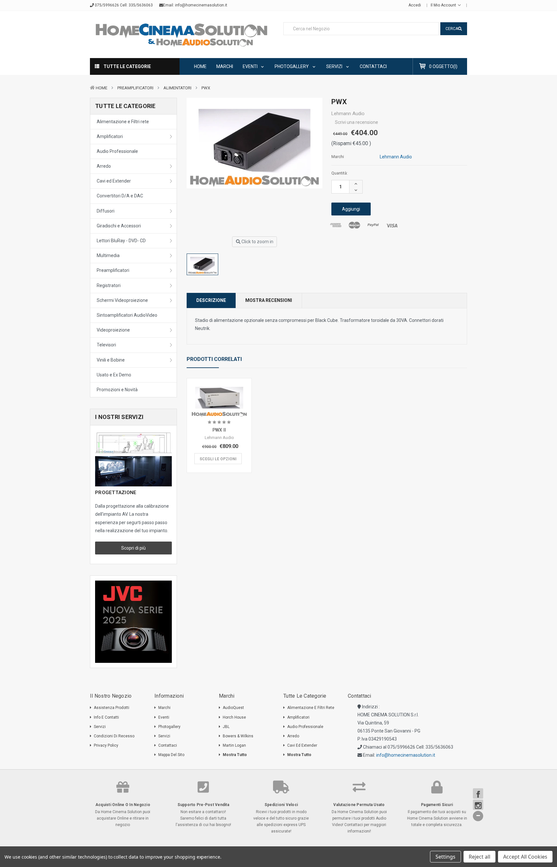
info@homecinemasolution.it (201, 5)
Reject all (479, 856)
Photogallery (292, 66)
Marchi (224, 66)
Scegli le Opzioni (218, 459)
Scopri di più (133, 548)
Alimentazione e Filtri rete (123, 121)
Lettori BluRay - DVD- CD (121, 240)
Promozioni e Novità (117, 389)
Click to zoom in (256, 241)
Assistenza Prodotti (111, 707)
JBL (226, 726)
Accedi (414, 5)
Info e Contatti (106, 717)
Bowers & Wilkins (238, 736)
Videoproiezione (113, 330)
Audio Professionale (117, 151)
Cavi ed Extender (114, 181)
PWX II (219, 430)
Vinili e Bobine (111, 360)
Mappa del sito (171, 754)
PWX (205, 87)
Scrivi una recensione (356, 122)
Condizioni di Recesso (114, 736)
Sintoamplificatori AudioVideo (127, 315)
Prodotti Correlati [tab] (214, 359)
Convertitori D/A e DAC (120, 195)
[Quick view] (219, 392)
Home (200, 66)
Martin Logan (234, 745)
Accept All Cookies (525, 856)
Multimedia (108, 255)
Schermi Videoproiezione (122, 300)
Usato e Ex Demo (114, 374)
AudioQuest (233, 707)
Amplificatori (110, 136)
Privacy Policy (106, 745)
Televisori (106, 344)
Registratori (109, 285)
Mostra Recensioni (268, 300)
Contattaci (373, 66)
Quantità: (339, 173)
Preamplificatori (135, 87)
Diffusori (105, 211)
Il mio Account (444, 5)
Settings (445, 856)
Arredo (104, 166)
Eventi (251, 66)
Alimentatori (177, 87)
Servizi (334, 66)
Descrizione (211, 300)
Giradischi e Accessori (119, 225)
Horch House (234, 717)
